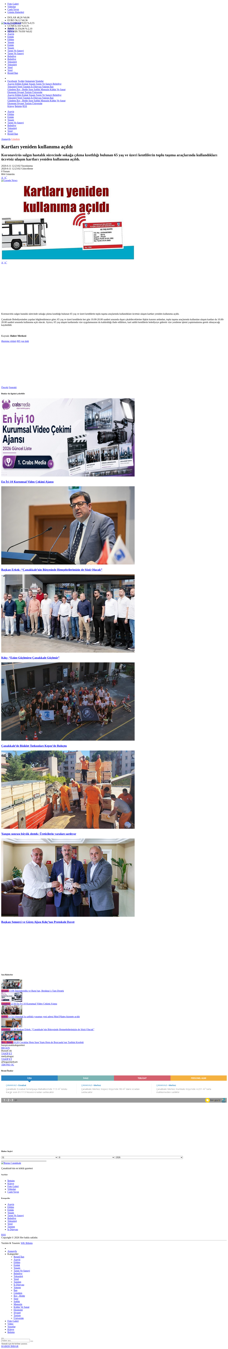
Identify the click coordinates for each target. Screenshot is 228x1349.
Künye (10, 106)
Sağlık (36, 89)
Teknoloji (12, 62)
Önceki (4, 387)
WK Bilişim (27, 1243)
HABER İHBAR (9, 1346)
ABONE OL (7, 1064)
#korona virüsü (8, 341)
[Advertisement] (94, 288)
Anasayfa (6, 139)
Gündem (11, 89)
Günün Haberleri (15, 12)
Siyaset (20, 92)
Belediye (11, 56)
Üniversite (37, 92)
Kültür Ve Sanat (57, 89)
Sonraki (13, 387)
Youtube (39, 81)
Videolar (11, 6)
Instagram (30, 81)
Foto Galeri (13, 3)
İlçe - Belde (22, 89)
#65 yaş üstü (23, 341)
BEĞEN (5, 1048)
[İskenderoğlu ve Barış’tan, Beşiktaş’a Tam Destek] (11, 988)
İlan (51, 86)
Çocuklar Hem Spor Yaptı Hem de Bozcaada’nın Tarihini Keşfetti (48, 1042)
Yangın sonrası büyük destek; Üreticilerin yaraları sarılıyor (38, 833)
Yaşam (10, 42)
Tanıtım (26, 86)
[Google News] (9, 180)
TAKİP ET (6, 1053)
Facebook (12, 81)
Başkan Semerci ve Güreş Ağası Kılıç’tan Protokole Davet (37, 922)
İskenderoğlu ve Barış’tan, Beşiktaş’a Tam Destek (36, 990)
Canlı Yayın (13, 9)
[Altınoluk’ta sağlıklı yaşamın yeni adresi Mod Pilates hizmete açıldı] (11, 1013)
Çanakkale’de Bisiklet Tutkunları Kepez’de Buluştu (34, 745)
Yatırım (45, 86)
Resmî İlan (12, 73)
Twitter (21, 81)
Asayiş (10, 28)
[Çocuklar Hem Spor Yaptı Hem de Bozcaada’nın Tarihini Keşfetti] (11, 1039)
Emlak (10, 36)
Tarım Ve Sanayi (15, 50)
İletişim (18, 106)
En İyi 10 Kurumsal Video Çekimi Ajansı (27, 481)
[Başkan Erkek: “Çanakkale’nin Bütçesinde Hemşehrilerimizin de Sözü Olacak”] (68, 563)
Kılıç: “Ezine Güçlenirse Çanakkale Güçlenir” (30, 657)
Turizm (28, 92)
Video (10, 1323)
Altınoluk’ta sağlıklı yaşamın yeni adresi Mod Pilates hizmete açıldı (44, 1016)
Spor (30, 89)
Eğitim (10, 31)
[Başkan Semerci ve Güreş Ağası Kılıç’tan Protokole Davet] (68, 916)
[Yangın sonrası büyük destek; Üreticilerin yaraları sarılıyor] (68, 828)
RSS (24, 106)
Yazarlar (11, 1326)
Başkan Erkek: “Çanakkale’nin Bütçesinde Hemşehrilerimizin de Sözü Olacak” (51, 569)
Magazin (44, 89)
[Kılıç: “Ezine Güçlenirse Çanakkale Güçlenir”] (68, 651)
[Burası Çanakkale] (11, 23)
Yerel (10, 67)
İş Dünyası (36, 86)
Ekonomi (11, 92)
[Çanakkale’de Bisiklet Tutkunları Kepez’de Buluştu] (68, 739)
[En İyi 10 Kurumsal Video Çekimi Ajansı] (68, 475)
